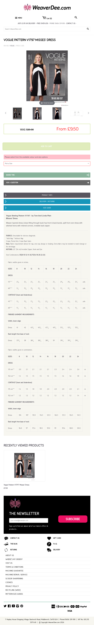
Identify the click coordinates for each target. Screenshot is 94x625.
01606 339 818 (60, 23)
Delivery (56, 550)
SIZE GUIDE (47, 208)
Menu (20, 18)
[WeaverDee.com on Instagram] (17, 607)
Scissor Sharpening (14, 578)
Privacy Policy (12, 586)
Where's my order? (14, 559)
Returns (13, 550)
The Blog (13, 544)
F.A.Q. (55, 544)
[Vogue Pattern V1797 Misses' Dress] (17, 113)
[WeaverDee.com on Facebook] (9, 607)
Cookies (9, 582)
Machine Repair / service (16, 575)
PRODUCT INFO (47, 195)
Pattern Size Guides (14, 594)
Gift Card (57, 538)
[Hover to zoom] (47, 76)
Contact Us (14, 538)
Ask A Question (12, 182)
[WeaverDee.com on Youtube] (13, 607)
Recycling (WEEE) (13, 590)
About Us (10, 555)
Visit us (9, 563)
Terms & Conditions (14, 567)
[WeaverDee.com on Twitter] (5, 607)
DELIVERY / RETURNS (47, 201)
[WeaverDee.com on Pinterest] (21, 607)
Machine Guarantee (14, 571)
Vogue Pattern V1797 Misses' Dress (16, 485)
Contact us (70, 23)
